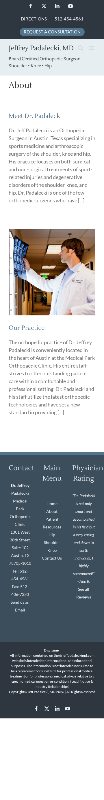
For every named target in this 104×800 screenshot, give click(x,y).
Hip (52, 534)
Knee (52, 550)
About (51, 511)
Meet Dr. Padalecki (35, 116)
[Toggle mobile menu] (92, 48)
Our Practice (26, 328)
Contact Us (52, 558)
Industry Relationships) (52, 686)
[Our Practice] (52, 272)
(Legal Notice (80, 681)
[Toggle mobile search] (80, 48)
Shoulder (52, 542)
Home (52, 503)
